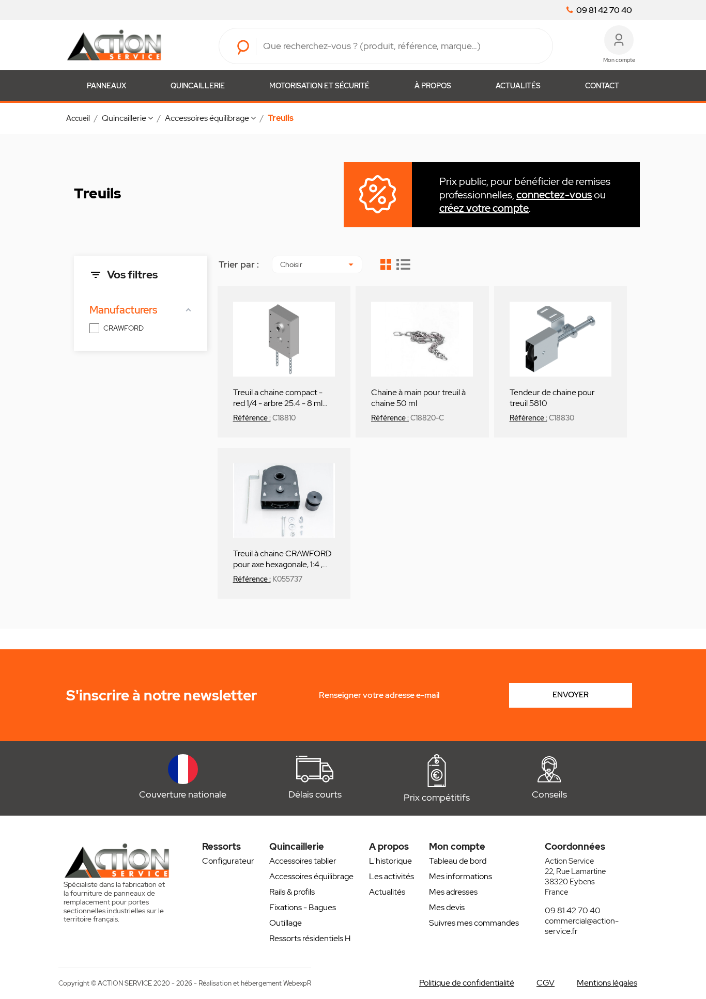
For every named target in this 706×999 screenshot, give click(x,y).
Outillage (285, 922)
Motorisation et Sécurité (319, 85)
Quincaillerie (198, 85)
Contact (602, 85)
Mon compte (457, 846)
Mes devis (447, 907)
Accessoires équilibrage (311, 876)
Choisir (318, 264)
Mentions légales (607, 982)
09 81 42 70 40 (603, 10)
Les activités (391, 876)
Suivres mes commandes (474, 922)
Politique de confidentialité (466, 982)
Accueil (78, 118)
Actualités (518, 85)
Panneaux (106, 85)
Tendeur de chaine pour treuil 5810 (552, 397)
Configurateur (228, 860)
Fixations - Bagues (302, 907)
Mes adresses (453, 891)
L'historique (390, 860)
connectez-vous (554, 194)
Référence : (252, 418)
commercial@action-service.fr (582, 925)
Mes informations (460, 876)
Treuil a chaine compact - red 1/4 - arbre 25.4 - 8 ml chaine (278, 397)
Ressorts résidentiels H (309, 938)
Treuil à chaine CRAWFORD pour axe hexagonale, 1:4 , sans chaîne (282, 558)
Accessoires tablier (302, 860)
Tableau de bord (457, 860)
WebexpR (297, 983)
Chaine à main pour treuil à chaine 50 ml (418, 397)
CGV (545, 982)
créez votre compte (484, 208)
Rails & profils (292, 891)
